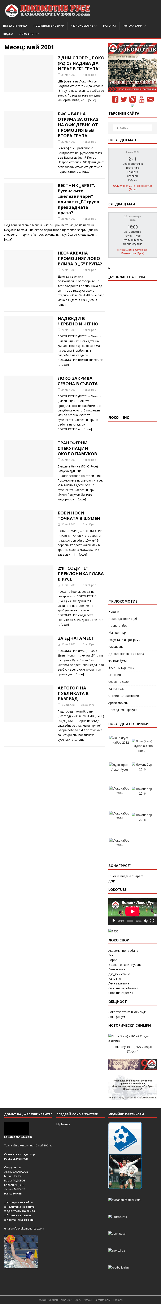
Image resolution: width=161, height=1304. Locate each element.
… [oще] (90, 100)
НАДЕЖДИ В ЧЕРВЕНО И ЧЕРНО (78, 321)
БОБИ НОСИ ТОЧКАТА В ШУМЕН (79, 515)
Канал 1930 (116, 689)
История (109, 25)
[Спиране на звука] (146, 921)
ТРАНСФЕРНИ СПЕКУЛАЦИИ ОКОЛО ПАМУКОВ (77, 448)
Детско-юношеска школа (126, 654)
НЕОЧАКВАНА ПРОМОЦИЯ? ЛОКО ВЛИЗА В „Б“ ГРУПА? (80, 258)
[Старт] (114, 921)
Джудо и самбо (119, 974)
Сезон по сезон (119, 682)
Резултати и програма (124, 640)
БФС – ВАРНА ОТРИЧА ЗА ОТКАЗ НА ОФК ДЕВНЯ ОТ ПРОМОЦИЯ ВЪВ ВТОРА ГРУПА (78, 124)
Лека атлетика (118, 983)
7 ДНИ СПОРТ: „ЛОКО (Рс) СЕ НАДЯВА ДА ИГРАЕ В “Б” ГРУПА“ (81, 63)
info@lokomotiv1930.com (28, 1228)
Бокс (111, 955)
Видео (8, 34)
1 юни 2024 (132, 152)
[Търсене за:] (132, 127)
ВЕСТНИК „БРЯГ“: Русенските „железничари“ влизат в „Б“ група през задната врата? (78, 199)
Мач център (117, 632)
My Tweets (63, 1124)
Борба (112, 960)
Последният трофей (122, 710)
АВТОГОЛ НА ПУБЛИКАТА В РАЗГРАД (73, 693)
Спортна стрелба (120, 993)
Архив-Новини (118, 703)
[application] (132, 911)
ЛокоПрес (89, 75)
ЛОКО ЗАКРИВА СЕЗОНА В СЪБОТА (78, 380)
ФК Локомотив (82, 25)
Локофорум (116, 1017)
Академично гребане (123, 951)
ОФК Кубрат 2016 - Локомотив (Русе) (132, 187)
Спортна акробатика (123, 988)
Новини (113, 611)
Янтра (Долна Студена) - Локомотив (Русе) (132, 251)
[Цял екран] (152, 921)
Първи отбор (117, 626)
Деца (112, 881)
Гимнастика (116, 969)
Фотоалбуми (132, 25)
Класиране (115, 647)
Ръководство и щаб (122, 619)
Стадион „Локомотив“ (124, 696)
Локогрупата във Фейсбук (127, 1012)
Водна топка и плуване (125, 965)
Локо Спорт (28, 34)
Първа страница (15, 25)
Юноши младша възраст (126, 876)
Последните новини (49, 25)
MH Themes (115, 1300)
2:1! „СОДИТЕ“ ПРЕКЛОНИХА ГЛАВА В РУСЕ (81, 573)
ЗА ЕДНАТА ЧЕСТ (76, 638)
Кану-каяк (115, 979)
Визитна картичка (121, 668)
